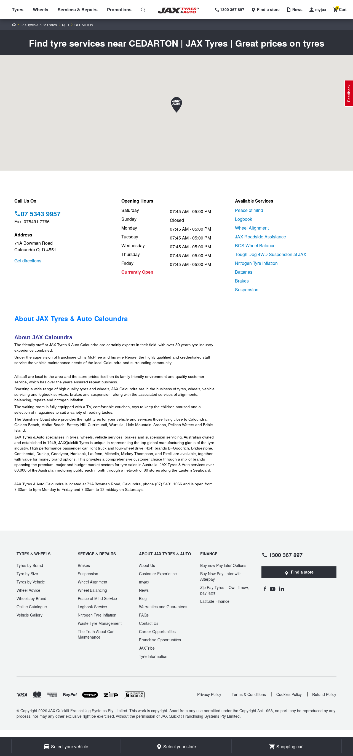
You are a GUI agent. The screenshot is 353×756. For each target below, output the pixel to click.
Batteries (243, 272)
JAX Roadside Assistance (260, 236)
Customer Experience (158, 573)
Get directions (27, 260)
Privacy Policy (209, 694)
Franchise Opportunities (160, 639)
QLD (65, 25)
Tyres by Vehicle (31, 582)
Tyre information (153, 656)
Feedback (349, 93)
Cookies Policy (289, 694)
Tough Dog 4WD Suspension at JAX (270, 254)
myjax (144, 582)
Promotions (119, 9)
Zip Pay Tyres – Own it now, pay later (224, 590)
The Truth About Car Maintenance (96, 634)
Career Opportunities (157, 631)
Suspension (246, 289)
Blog (143, 598)
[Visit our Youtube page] (272, 588)
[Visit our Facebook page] (264, 588)
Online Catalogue (32, 606)
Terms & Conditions (249, 694)
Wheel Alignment (252, 228)
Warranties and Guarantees (163, 606)
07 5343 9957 (40, 213)
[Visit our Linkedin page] (281, 588)
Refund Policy (324, 694)
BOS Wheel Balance (255, 245)
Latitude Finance (214, 601)
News (144, 590)
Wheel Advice (28, 590)
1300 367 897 (286, 554)
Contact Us (148, 623)
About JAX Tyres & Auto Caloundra (71, 318)
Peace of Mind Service (97, 598)
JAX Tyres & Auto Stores (39, 25)
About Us (147, 565)
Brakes (242, 281)
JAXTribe (147, 648)
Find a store (302, 572)
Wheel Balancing (92, 590)
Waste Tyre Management (100, 623)
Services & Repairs (78, 9)
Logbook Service (92, 606)
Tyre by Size (27, 573)
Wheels (40, 9)
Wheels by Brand (31, 598)
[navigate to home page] (182, 10)
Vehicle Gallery (29, 615)
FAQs (144, 615)
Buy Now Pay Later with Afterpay (221, 576)
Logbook (243, 219)
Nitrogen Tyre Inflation (256, 263)
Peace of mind (249, 210)
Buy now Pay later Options (223, 565)
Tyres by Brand (30, 565)
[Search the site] (143, 9)
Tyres (17, 9)
